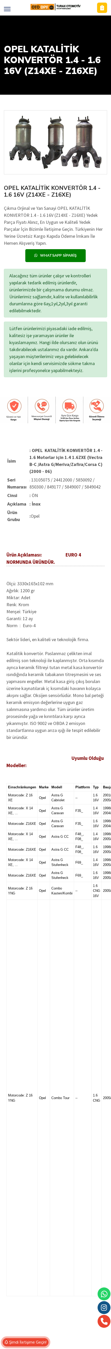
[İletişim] (102, 8)
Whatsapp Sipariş (58, 255)
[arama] (104, 1321)
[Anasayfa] (55, 6)
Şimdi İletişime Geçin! (27, 1342)
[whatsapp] (104, 1294)
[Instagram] (104, 1307)
